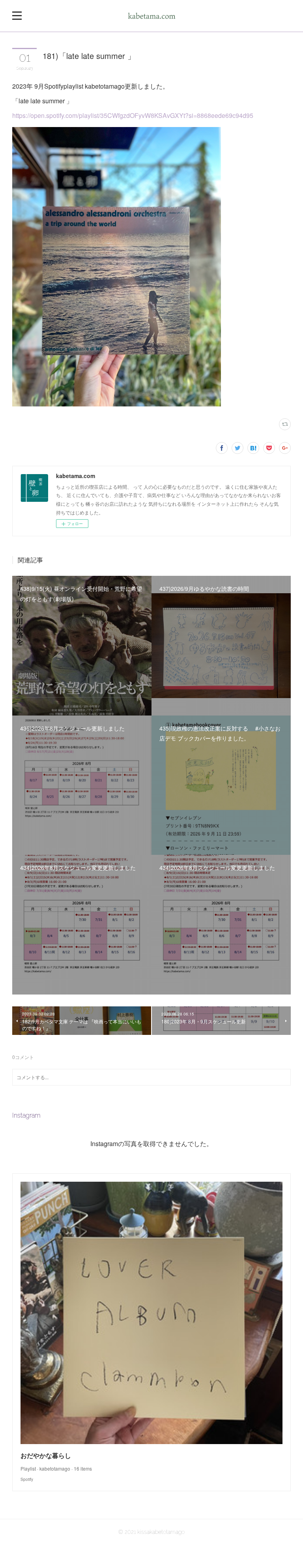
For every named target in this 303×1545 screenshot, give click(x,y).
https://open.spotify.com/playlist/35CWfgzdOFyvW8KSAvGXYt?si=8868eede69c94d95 (132, 115)
